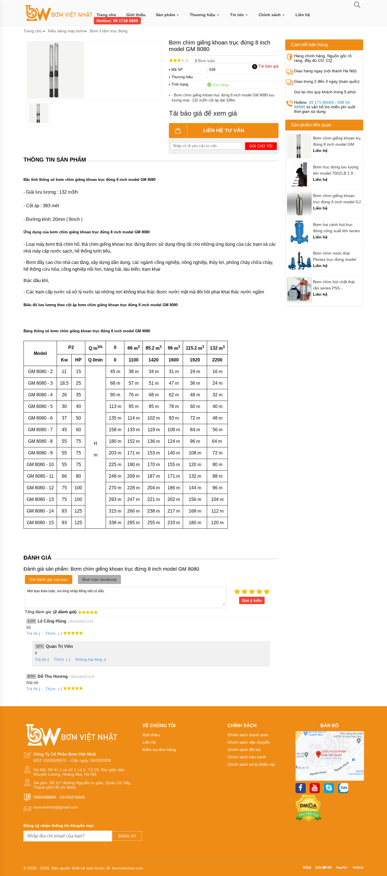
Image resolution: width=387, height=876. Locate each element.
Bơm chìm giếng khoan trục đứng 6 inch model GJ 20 (337, 198)
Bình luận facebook (99, 579)
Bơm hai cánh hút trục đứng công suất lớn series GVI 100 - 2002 (336, 227)
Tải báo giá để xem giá (203, 113)
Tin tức (237, 14)
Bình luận (205, 60)
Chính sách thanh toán (247, 735)
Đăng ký (127, 836)
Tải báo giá (267, 66)
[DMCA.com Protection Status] (308, 822)
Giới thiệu (136, 14)
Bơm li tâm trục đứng (108, 31)
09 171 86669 (321, 102)
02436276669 (72, 797)
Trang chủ (106, 14)
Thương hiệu (203, 14)
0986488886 (44, 797)
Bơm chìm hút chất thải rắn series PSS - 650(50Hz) (334, 285)
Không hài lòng (88, 659)
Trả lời (32, 633)
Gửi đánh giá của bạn (48, 579)
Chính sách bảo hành (246, 757)
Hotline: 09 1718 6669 (117, 20)
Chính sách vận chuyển (248, 742)
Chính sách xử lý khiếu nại (251, 764)
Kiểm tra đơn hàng (159, 749)
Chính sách (270, 14)
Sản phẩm (166, 14)
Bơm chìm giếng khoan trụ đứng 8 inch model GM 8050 (337, 141)
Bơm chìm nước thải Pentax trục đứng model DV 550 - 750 (334, 256)
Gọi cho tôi (261, 146)
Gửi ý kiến (252, 600)
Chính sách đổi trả (243, 749)
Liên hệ (302, 14)
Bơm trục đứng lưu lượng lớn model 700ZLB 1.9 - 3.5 (335, 170)
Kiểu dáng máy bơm (66, 31)
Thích (50, 633)
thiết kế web (82, 868)
